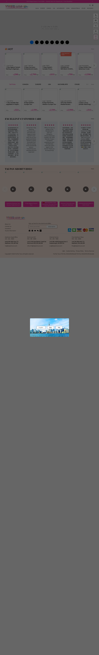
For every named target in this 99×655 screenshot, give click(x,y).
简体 (59, 327)
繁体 (50, 327)
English (41, 327)
